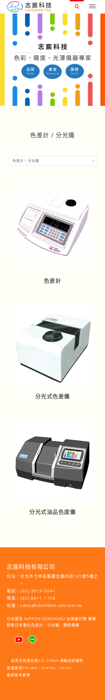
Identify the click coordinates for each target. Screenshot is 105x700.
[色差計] (52, 223)
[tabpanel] (52, 60)
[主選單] (92, 6)
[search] (78, 7)
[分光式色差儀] (52, 344)
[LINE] (32, 637)
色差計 (52, 280)
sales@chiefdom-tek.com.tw (51, 605)
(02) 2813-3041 (37, 590)
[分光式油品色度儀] (52, 460)
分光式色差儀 (52, 396)
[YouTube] (19, 637)
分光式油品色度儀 (52, 512)
